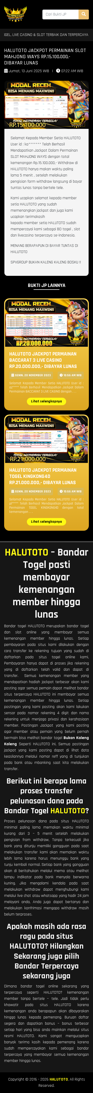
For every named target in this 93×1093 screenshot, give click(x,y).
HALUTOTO (26, 552)
